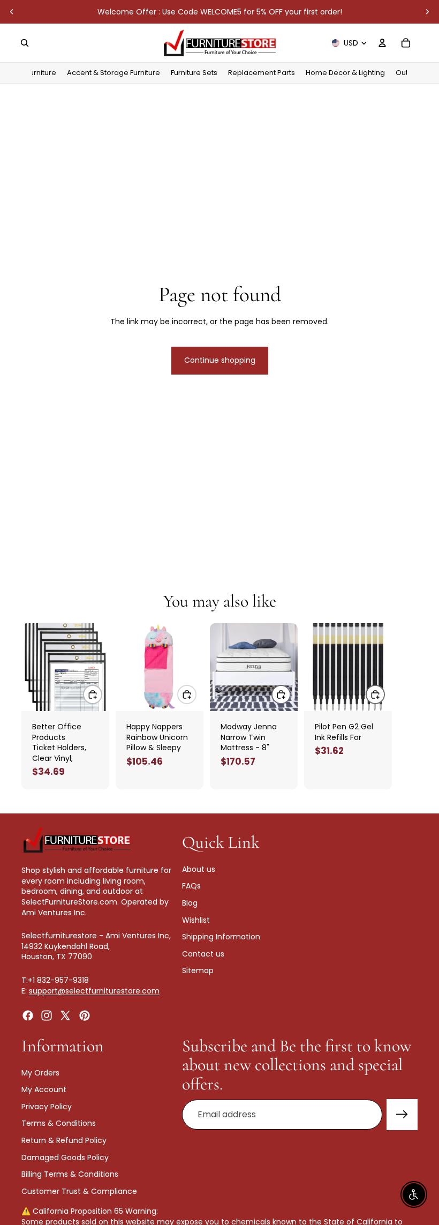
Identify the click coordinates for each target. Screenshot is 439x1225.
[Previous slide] (12, 12)
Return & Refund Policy (64, 1140)
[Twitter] (65, 1015)
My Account (43, 1089)
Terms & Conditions (58, 1123)
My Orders (40, 1072)
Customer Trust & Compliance (79, 1191)
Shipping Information (221, 936)
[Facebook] (27, 1015)
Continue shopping (219, 360)
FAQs (191, 885)
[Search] (24, 43)
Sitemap (198, 970)
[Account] (382, 43)
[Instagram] (46, 1015)
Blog (190, 903)
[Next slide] (427, 12)
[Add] (92, 694)
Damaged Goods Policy (65, 1157)
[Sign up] (402, 1114)
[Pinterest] (84, 1015)
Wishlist (196, 919)
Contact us (203, 953)
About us (198, 869)
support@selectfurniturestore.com (94, 990)
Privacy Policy (46, 1106)
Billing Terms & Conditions (69, 1174)
